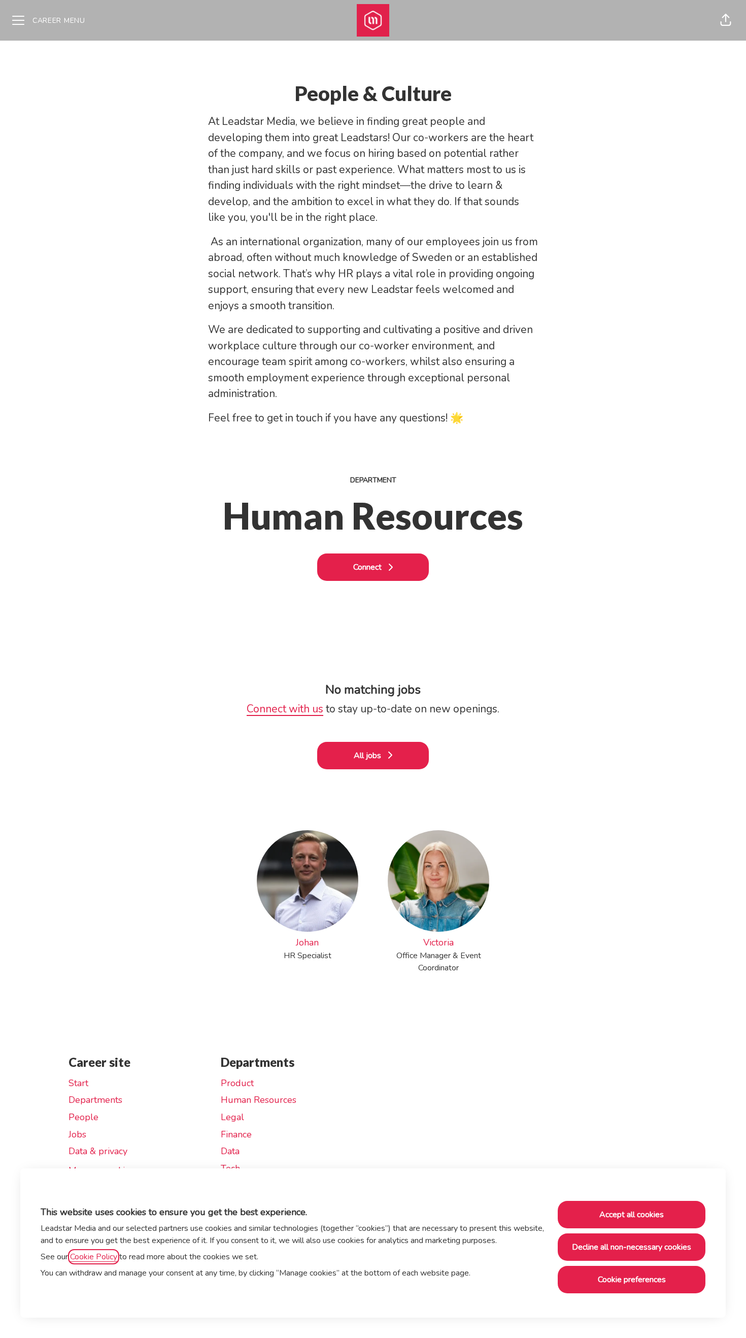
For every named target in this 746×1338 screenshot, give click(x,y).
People (83, 1117)
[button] (725, 20)
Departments (95, 1100)
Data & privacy (98, 1151)
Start (78, 1083)
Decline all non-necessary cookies (631, 1247)
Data (230, 1151)
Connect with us (285, 709)
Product (237, 1083)
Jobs (77, 1134)
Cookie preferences (632, 1279)
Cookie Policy (93, 1256)
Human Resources (258, 1100)
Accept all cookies (631, 1214)
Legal (232, 1117)
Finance (236, 1134)
